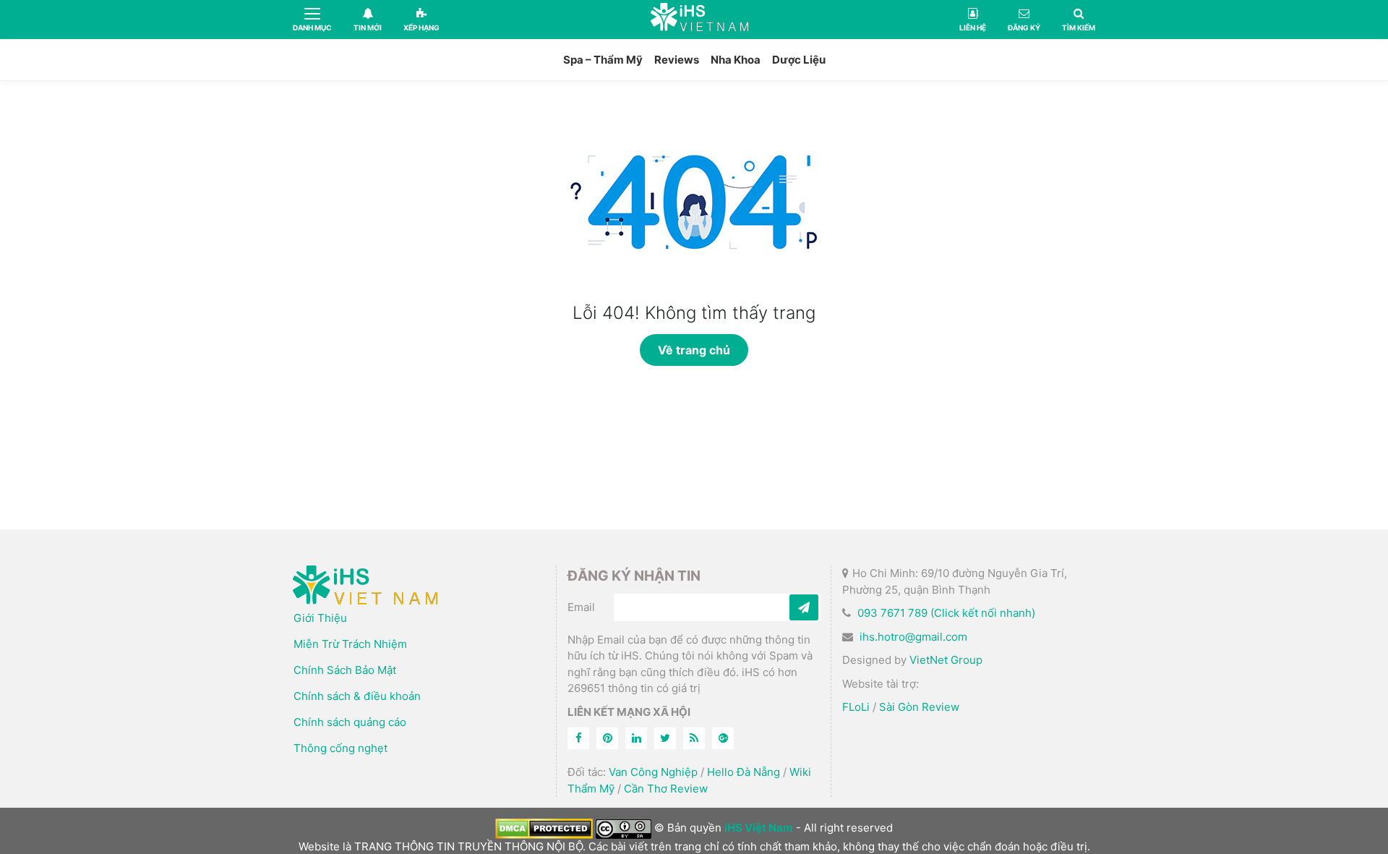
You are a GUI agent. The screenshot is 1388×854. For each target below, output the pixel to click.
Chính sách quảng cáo (350, 722)
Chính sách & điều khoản (357, 696)
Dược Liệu (799, 60)
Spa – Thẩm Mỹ (603, 60)
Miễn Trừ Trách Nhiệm (350, 644)
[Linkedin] (636, 738)
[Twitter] (665, 738)
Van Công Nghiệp (653, 772)
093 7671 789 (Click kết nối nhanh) (946, 613)
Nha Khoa (736, 60)
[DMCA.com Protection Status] (544, 827)
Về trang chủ (694, 350)
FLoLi (856, 707)
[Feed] (694, 738)
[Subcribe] (803, 607)
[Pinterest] (607, 738)
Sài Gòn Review (919, 707)
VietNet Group (945, 660)
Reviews (676, 60)
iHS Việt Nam (700, 19)
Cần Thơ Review (666, 788)
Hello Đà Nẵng (743, 772)
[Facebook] (578, 738)
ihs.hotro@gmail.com (913, 637)
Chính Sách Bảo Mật (345, 670)
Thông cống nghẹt (340, 748)
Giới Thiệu (320, 618)
